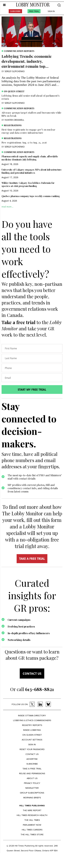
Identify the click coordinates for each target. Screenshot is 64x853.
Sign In (51, 11)
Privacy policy (32, 783)
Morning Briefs (32, 797)
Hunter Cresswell (14, 119)
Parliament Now (32, 825)
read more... (7, 206)
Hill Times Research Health (32, 815)
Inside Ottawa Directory (32, 715)
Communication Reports (19, 51)
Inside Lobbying (32, 730)
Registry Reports (32, 725)
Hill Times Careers (32, 829)
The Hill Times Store (32, 834)
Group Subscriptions (32, 792)
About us (32, 778)
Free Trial (34, 11)
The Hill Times (32, 820)
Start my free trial (32, 389)
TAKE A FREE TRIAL (32, 559)
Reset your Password (32, 749)
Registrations (13, 125)
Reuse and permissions (32, 773)
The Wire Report (32, 810)
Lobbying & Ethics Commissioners (32, 720)
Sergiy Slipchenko (15, 71)
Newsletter (32, 788)
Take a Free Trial (32, 768)
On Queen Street (14, 91)
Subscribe (15, 11)
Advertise (32, 759)
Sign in (32, 744)
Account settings (32, 739)
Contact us (32, 673)
